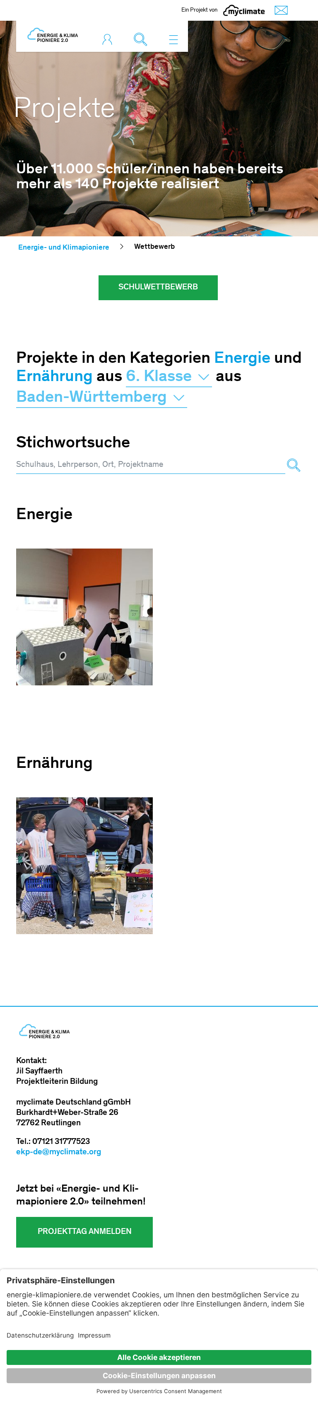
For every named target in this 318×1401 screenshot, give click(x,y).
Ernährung (54, 377)
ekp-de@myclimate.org (58, 1152)
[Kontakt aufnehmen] (279, 10)
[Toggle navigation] (173, 39)
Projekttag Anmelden (85, 1232)
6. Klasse (160, 377)
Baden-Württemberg (93, 398)
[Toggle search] (142, 39)
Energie (242, 359)
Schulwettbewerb (158, 288)
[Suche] (293, 465)
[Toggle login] (109, 39)
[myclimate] (244, 10)
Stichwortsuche (73, 443)
